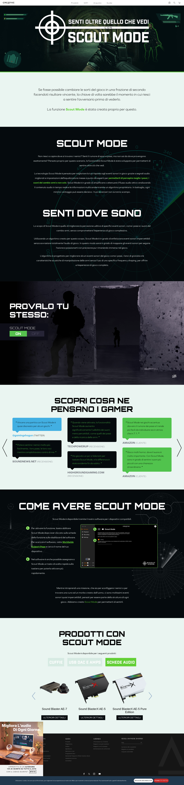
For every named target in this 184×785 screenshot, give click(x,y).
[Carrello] (179, 2)
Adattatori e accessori (44, 756)
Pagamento (68, 744)
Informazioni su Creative (100, 741)
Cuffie (39, 749)
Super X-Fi (40, 741)
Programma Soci (70, 753)
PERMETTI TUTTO (161, 780)
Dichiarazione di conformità (101, 749)
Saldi (38, 765)
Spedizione (68, 749)
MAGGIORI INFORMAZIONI (143, 780)
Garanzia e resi (69, 751)
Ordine (67, 746)
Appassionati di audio (43, 758)
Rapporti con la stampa (100, 746)
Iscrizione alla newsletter (129, 747)
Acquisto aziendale (127, 751)
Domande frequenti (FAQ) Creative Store (77, 756)
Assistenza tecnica (71, 758)
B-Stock (39, 763)
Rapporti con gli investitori (101, 744)
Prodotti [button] (74, 3)
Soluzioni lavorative (43, 751)
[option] (36, 440)
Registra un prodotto (128, 749)
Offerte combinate (42, 760)
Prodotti (67, 741)
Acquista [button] (97, 3)
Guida (109, 3)
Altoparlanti (40, 746)
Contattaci (68, 760)
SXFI (86, 3)
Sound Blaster (41, 744)
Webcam (40, 753)
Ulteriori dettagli (54, 717)
